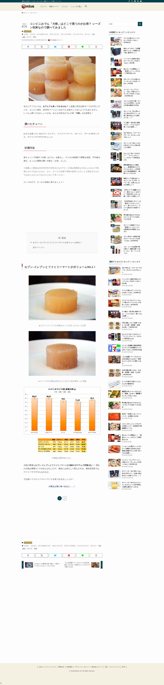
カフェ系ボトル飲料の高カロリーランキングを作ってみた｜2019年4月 (132, 239)
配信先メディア (97, 667)
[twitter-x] (132, 1)
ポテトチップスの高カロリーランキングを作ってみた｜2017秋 (132, 81)
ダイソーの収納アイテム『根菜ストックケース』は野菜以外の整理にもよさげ (132, 228)
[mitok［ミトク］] (28, 6)
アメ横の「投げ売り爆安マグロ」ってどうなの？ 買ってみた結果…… (132, 125)
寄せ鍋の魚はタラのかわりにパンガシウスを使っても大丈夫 (132, 217)
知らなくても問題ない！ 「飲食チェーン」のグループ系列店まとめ (132, 71)
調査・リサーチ (27, 37)
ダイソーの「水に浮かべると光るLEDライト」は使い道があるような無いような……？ (132, 114)
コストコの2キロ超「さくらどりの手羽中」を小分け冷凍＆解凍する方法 (132, 103)
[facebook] (129, 1)
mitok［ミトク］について (47, 667)
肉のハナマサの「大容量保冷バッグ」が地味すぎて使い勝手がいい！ (132, 51)
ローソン (87, 34)
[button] (1, 683)
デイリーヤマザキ (66, 34)
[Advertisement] (42, 205)
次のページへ (38, 247)
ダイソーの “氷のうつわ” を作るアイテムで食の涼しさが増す (132, 145)
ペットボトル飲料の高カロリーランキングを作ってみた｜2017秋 (132, 61)
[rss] (137, 1)
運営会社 (61, 667)
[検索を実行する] (140, 24)
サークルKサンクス (42, 34)
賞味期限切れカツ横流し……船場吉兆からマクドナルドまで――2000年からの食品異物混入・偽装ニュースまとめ (132, 169)
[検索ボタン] (85, 6)
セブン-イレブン (54, 34)
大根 (93, 34)
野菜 (34, 37)
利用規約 (70, 667)
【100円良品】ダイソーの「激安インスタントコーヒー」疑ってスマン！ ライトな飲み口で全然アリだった (132, 206)
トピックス (27, 31)
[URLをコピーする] (96, 47)
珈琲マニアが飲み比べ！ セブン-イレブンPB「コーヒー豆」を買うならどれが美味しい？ (132, 182)
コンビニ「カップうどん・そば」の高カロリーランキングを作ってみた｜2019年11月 (132, 93)
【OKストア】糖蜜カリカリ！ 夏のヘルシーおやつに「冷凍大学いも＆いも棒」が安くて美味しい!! (132, 193)
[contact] (140, 1)
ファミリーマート (78, 34)
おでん (26, 34)
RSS (123, 667)
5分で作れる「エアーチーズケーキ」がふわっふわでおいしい (132, 135)
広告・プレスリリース (112, 667)
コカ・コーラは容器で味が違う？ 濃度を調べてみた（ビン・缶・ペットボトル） (132, 250)
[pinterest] (135, 1)
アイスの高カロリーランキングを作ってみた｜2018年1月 (132, 40)
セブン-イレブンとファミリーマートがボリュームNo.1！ (57, 242)
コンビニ (32, 34)
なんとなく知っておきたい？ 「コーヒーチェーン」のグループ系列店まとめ (132, 157)
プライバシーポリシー (82, 667)
